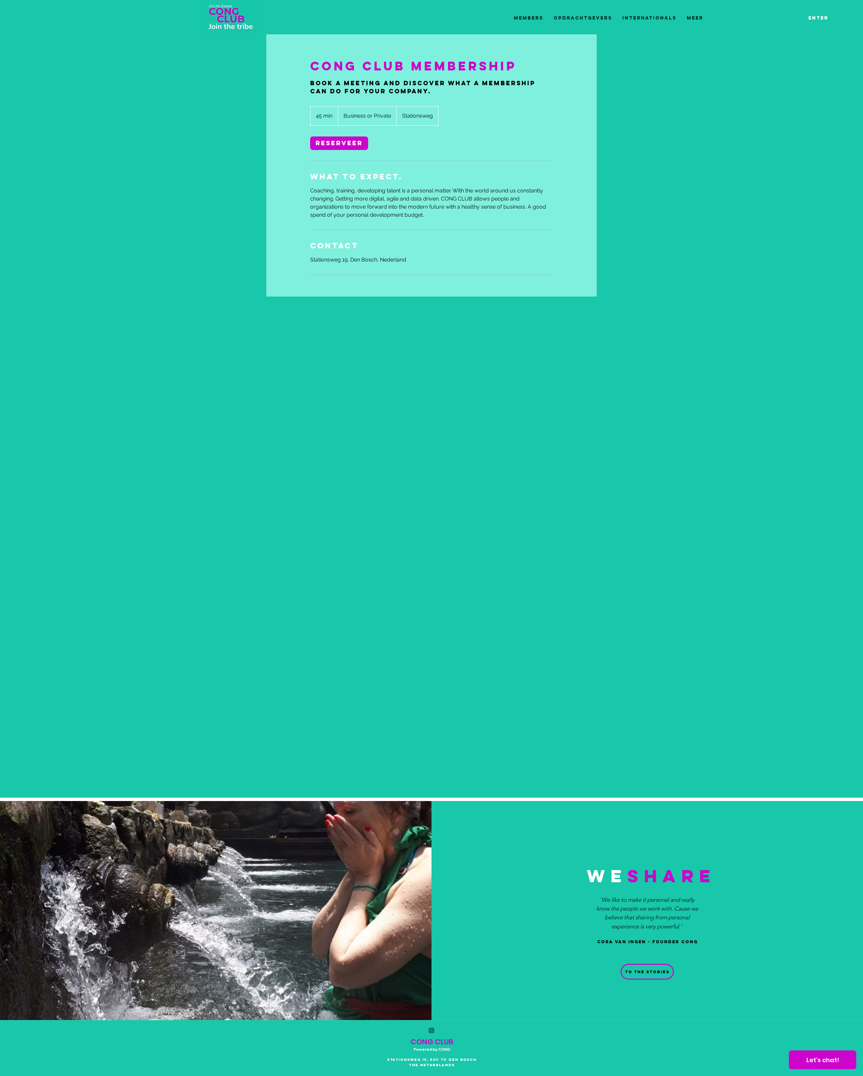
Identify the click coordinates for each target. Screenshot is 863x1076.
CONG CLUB (432, 1042)
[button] (647, 972)
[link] (339, 143)
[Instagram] (431, 1030)
